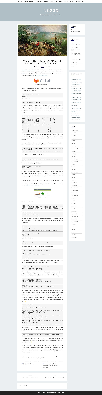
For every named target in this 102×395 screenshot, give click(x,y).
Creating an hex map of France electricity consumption (76, 60)
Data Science (31, 1)
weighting (45, 367)
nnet (58, 365)
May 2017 (73, 174)
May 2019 (73, 151)
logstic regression (55, 363)
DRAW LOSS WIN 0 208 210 (31, 167)
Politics (60, 1)
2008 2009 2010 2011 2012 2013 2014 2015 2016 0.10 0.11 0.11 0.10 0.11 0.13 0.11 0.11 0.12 (35, 268)
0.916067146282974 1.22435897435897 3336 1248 (30, 214)
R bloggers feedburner (75, 31)
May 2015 (73, 229)
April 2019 (74, 153)
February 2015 (74, 237)
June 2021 (74, 133)
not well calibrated (42, 177)
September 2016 (75, 195)
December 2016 (75, 187)
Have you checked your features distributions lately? (76, 55)
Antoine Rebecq (46, 66)
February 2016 (74, 211)
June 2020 (74, 138)
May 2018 (73, 166)
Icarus (52, 72)
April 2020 (74, 143)
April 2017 (74, 177)
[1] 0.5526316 (40, 159)
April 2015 (74, 232)
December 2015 (75, 216)
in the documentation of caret (32, 185)
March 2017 (74, 180)
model (55, 365)
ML (52, 365)
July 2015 (73, 224)
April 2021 (74, 135)
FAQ (83, 1)
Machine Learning (39, 1)
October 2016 (74, 193)
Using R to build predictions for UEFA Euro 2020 (77, 49)
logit (49, 363)
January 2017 (74, 185)
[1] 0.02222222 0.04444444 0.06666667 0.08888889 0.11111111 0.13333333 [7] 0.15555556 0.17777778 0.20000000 (38, 286)
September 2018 (75, 161)
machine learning (47, 365)
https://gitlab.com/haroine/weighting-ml (39, 75)
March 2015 (74, 234)
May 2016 (73, 206)
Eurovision (66, 1)
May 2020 (73, 140)
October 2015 (74, 219)
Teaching (71, 1)
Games (56, 1)
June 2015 (74, 227)
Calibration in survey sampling (28, 70)
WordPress (53, 392)
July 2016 (73, 200)
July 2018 (73, 164)
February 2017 (74, 182)
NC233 (20, 1)
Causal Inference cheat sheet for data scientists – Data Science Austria (77, 90)
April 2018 (74, 169)
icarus (46, 363)
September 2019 (75, 148)
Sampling (26, 1)
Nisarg (62, 392)
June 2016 (74, 203)
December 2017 (75, 172)
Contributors (78, 1)
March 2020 (74, 146)
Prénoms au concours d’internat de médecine (76, 110)
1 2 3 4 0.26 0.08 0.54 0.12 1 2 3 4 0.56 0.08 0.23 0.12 (37, 254)
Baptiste (73, 108)
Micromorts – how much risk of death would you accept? (76, 104)
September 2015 (75, 221)
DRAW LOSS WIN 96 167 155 (30, 234)
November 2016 (75, 190)
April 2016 (74, 208)
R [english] (46, 1)
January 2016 (74, 213)
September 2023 (75, 130)
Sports (51, 1)
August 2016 (74, 198)
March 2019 (74, 156)
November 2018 (75, 159)
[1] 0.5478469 (40, 335)
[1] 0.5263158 (39, 242)
